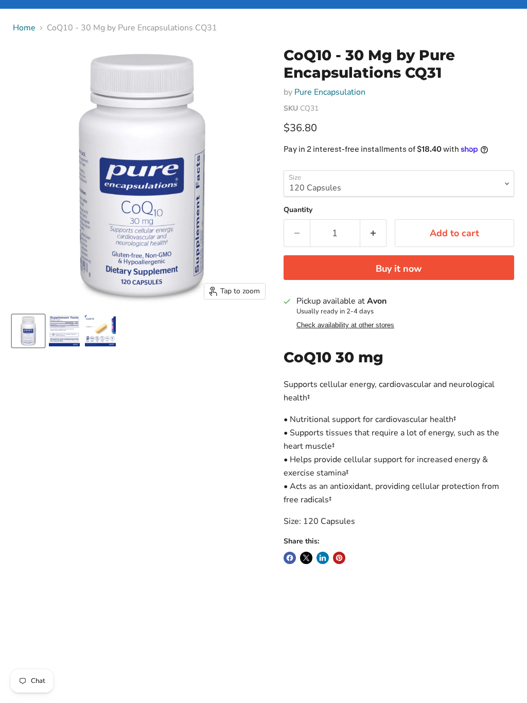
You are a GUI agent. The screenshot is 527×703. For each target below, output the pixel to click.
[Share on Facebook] (290, 558)
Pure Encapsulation (329, 92)
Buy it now (398, 268)
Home (24, 27)
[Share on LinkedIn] (323, 558)
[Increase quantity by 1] (373, 233)
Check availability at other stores (345, 325)
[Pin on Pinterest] (339, 558)
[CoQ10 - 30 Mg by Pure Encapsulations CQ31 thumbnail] (28, 330)
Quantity (298, 210)
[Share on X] (306, 558)
